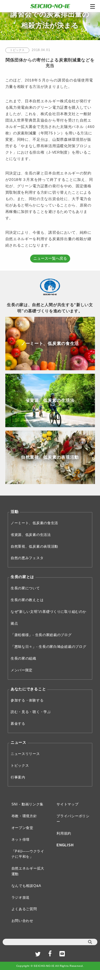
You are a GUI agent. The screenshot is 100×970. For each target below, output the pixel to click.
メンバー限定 (22, 670)
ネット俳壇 (20, 839)
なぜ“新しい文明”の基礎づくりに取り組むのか (48, 612)
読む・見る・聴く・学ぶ (31, 712)
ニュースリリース (25, 754)
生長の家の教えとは (27, 600)
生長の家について (25, 588)
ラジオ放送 (20, 897)
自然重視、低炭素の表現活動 (34, 546)
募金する (18, 724)
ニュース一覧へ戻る (50, 258)
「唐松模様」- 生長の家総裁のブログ (41, 635)
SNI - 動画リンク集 (27, 804)
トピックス (20, 765)
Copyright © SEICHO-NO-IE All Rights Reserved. (50, 965)
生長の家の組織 (23, 658)
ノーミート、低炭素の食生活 (34, 523)
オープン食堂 (22, 828)
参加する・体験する (27, 700)
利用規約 (64, 833)
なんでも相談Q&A (26, 886)
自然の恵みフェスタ (27, 558)
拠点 (14, 623)
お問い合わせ (22, 921)
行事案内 (18, 777)
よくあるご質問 (24, 909)
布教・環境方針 (24, 816)
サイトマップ (67, 804)
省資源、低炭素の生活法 (31, 535)
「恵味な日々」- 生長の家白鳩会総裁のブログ (48, 647)
